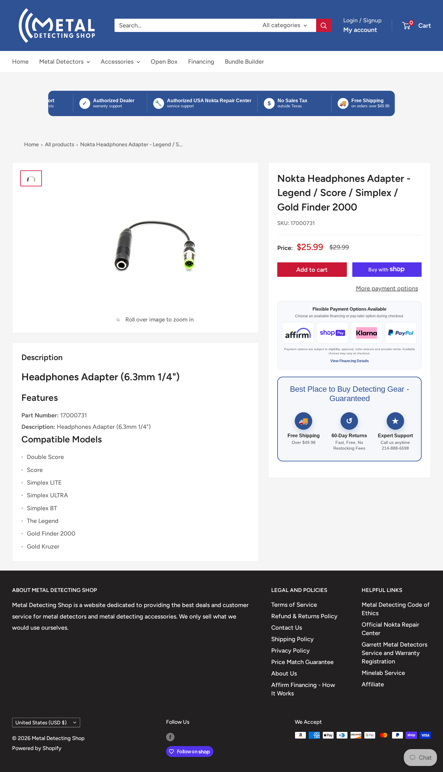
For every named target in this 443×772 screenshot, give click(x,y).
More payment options (387, 288)
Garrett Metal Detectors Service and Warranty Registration (394, 653)
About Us (284, 673)
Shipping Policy (292, 639)
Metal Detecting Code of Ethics (396, 609)
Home (20, 61)
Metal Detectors (61, 61)
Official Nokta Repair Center (390, 629)
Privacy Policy (290, 650)
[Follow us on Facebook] (170, 737)
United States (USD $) (41, 723)
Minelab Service (383, 672)
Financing (201, 61)
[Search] (323, 25)
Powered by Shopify (36, 748)
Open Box (164, 61)
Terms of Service (294, 604)
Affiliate (373, 684)
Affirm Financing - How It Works (303, 689)
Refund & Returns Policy (304, 616)
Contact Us (286, 627)
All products (59, 144)
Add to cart (312, 269)
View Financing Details (349, 361)
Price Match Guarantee (302, 662)
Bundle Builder (244, 61)
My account (360, 29)
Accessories (117, 61)
